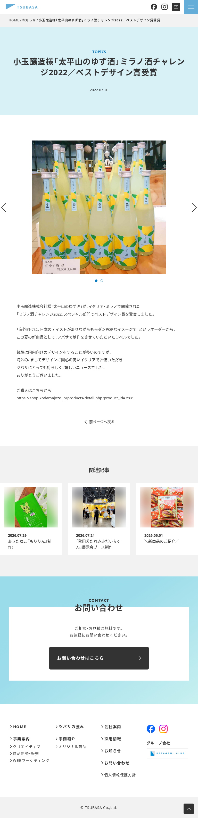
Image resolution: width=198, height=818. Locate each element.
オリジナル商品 (72, 746)
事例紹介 (67, 739)
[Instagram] (164, 7)
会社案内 (112, 727)
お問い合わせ (117, 763)
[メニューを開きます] (191, 7)
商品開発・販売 (26, 753)
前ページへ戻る (101, 422)
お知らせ (29, 20)
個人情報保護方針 (120, 775)
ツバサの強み (71, 727)
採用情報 (112, 739)
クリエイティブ (26, 746)
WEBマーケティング (31, 760)
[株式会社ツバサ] (22, 7)
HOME (14, 20)
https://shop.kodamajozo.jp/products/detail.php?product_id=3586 (74, 397)
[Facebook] (154, 7)
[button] (96, 280)
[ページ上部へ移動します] (189, 809)
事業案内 (21, 739)
